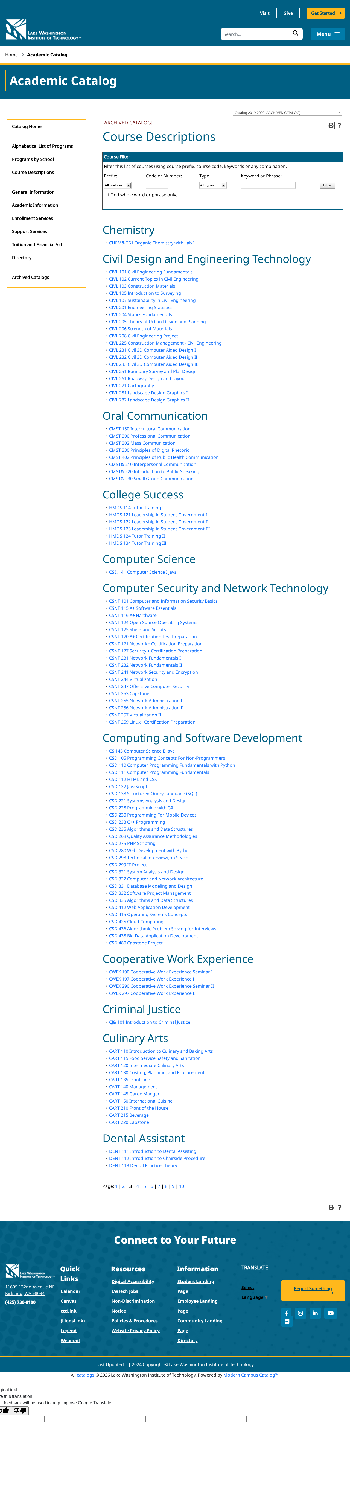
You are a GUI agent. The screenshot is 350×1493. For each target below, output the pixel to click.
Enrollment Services (32, 218)
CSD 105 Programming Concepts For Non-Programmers (167, 758)
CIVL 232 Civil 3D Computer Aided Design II (153, 357)
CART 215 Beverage (129, 1115)
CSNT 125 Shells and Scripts (137, 629)
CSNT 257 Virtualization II (135, 715)
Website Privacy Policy (136, 1331)
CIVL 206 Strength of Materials (140, 329)
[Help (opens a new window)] (339, 125)
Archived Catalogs (30, 277)
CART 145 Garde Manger (134, 1094)
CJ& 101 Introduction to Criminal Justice (149, 1022)
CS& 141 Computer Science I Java (143, 572)
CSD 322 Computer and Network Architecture (156, 879)
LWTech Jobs (125, 1291)
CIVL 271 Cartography (131, 386)
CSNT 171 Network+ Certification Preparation (156, 644)
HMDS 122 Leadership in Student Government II (158, 522)
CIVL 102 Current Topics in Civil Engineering (154, 279)
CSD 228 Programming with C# (141, 808)
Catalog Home (27, 126)
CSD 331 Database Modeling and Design (150, 886)
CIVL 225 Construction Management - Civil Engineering (165, 343)
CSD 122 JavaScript (128, 786)
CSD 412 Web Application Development (149, 907)
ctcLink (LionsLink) (73, 1316)
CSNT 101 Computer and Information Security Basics (163, 601)
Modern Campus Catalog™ (250, 1375)
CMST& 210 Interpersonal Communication (152, 464)
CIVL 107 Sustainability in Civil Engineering (152, 300)
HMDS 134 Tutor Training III (137, 543)
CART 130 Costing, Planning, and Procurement (157, 1072)
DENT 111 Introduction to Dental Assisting (152, 1151)
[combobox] (287, 112)
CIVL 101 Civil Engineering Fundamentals (151, 272)
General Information (33, 192)
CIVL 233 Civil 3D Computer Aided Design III (154, 364)
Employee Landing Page (197, 1306)
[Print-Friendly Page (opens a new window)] (331, 125)
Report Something (313, 1288)
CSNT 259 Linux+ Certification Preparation (152, 722)
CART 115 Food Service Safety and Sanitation (155, 1058)
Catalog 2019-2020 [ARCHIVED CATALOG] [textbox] (267, 112)
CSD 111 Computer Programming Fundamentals (159, 772)
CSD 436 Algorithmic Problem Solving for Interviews (162, 929)
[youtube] (330, 1313)
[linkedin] (315, 1313)
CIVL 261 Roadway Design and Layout (147, 378)
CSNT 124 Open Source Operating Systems (153, 622)
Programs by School (33, 159)
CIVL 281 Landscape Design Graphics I (148, 393)
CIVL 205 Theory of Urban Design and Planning (157, 322)
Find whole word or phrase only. (143, 195)
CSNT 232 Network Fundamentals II (145, 665)
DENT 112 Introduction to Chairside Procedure (157, 1158)
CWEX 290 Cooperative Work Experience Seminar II (161, 986)
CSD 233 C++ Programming (137, 822)
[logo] (43, 29)
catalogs (85, 1375)
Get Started (323, 13)
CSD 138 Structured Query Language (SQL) (153, 794)
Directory (21, 258)
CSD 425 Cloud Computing (136, 921)
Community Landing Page (200, 1326)
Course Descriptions (33, 172)
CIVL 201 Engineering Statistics (141, 307)
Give (288, 13)
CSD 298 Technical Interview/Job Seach (148, 858)
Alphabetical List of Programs (42, 146)
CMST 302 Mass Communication (142, 443)
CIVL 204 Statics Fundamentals (140, 314)
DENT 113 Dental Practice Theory (143, 1165)
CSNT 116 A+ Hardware (133, 615)
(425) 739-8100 (20, 1302)
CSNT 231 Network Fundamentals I (145, 658)
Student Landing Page (195, 1286)
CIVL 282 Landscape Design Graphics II (149, 400)
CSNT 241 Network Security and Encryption (153, 672)
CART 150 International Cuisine (141, 1101)
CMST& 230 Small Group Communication (151, 479)
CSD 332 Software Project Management (150, 893)
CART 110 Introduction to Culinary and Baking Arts (161, 1051)
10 (181, 1186)
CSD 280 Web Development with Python (150, 850)
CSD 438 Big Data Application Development (153, 936)
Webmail (70, 1340)
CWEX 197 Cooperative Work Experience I (151, 979)
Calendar (70, 1291)
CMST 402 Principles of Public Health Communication (164, 457)
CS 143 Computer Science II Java (142, 751)
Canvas (69, 1301)
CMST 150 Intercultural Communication (150, 429)
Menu (324, 34)
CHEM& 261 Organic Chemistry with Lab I (151, 243)
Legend (69, 1331)
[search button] (295, 32)
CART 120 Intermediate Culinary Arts (146, 1065)
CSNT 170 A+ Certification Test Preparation (153, 637)
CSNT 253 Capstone (129, 693)
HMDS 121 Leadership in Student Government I (158, 515)
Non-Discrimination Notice (133, 1306)
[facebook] (286, 1313)
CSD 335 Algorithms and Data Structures (151, 900)
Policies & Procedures (135, 1321)
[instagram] (300, 1313)
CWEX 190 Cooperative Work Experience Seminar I (160, 972)
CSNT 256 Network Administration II (146, 708)
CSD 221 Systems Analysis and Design (148, 801)
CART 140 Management (133, 1087)
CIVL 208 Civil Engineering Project (143, 336)
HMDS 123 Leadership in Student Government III (159, 529)
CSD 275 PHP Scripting (132, 843)
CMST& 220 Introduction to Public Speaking (154, 471)
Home (11, 55)
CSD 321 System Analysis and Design (147, 872)
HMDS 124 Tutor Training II (137, 536)
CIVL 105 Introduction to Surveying (145, 293)
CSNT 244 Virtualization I (134, 679)
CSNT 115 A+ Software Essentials (142, 608)
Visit (265, 13)
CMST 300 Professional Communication (150, 436)
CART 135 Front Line (129, 1080)
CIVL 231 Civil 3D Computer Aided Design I (152, 350)
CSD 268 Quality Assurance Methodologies (153, 836)
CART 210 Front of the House (138, 1108)
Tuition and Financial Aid (37, 244)
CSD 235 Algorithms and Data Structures (151, 829)
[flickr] (287, 1321)
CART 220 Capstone (129, 1122)
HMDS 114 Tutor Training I (136, 508)
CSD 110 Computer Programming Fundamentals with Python (172, 765)
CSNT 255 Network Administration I (145, 701)
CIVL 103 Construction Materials (142, 286)
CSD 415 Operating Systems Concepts (148, 914)
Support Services (29, 231)
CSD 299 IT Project (128, 865)
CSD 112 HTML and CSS (133, 779)
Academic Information (35, 205)
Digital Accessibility (133, 1281)
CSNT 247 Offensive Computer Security (149, 686)
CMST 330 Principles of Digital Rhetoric (149, 450)
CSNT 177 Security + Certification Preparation (155, 651)
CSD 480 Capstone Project (136, 943)
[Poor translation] (20, 1410)
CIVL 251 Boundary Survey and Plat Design (153, 371)
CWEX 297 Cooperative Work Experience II (152, 993)
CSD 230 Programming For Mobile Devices (153, 815)
